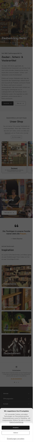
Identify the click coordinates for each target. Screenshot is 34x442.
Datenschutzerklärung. (16, 422)
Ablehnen (15, 433)
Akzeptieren (16, 427)
